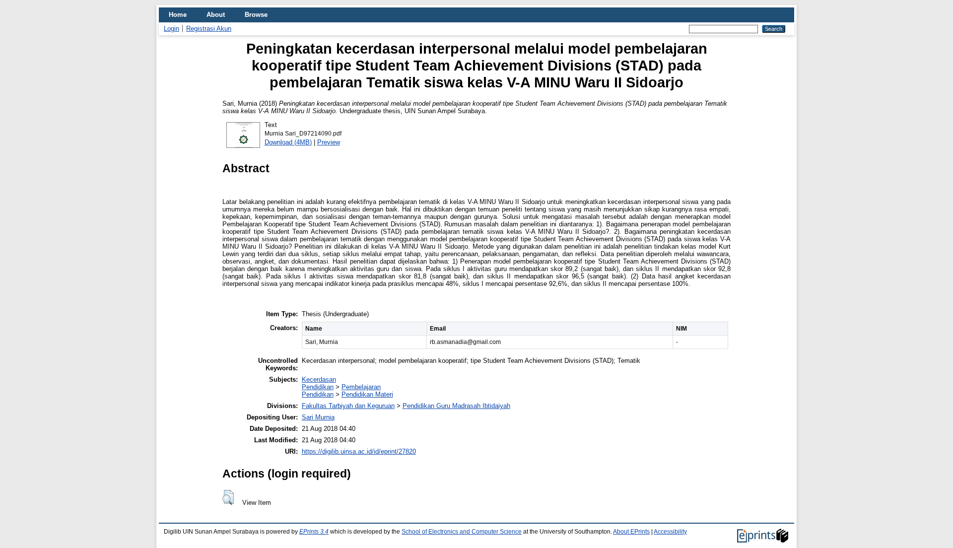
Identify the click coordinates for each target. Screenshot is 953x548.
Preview (328, 142)
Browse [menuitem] (256, 14)
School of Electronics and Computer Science (462, 532)
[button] (228, 497)
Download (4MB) (288, 142)
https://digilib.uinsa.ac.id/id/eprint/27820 (359, 451)
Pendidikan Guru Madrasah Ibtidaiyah (456, 406)
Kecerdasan (319, 379)
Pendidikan (318, 387)
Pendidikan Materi (367, 394)
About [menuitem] (215, 14)
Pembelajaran (361, 387)
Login (171, 28)
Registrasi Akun (208, 28)
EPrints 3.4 (314, 532)
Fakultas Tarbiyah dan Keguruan (348, 406)
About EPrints (631, 532)
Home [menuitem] (178, 14)
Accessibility (670, 532)
